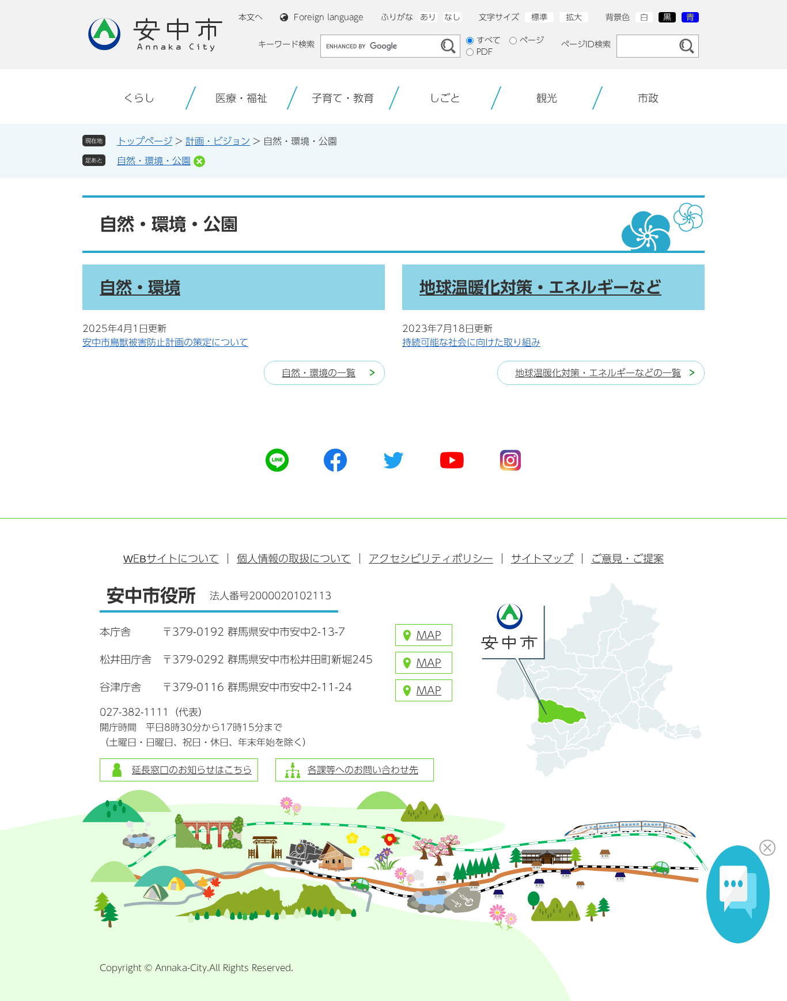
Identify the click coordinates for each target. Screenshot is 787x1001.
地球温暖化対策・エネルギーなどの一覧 (598, 372)
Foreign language (329, 17)
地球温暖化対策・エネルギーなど (540, 287)
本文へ (251, 17)
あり (428, 17)
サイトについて (171, 558)
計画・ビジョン (218, 141)
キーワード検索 (286, 44)
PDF (484, 52)
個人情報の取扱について (294, 558)
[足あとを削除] (199, 161)
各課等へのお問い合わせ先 (363, 770)
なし (452, 17)
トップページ (144, 141)
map (429, 635)
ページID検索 (586, 44)
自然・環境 (140, 287)
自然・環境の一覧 (318, 372)
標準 (539, 17)
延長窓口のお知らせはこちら (192, 770)
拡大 (574, 17)
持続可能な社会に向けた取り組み (471, 342)
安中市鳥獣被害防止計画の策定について (165, 342)
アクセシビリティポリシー (431, 558)
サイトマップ (542, 558)
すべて (488, 40)
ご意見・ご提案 (627, 558)
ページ (532, 40)
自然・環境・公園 (154, 160)
